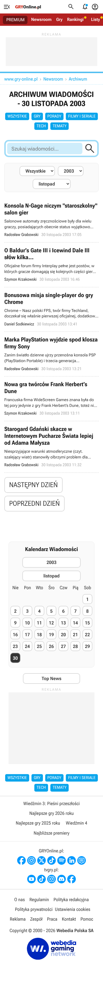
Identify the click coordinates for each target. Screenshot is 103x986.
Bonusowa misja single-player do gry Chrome (51, 309)
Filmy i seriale (82, 116)
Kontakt (69, 919)
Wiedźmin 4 (76, 823)
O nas (19, 899)
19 (51, 634)
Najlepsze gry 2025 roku (38, 823)
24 (27, 646)
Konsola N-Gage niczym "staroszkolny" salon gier (51, 220)
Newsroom (41, 19)
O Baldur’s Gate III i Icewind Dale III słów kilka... (51, 265)
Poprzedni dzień (34, 503)
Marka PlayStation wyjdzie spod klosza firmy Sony (51, 354)
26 (51, 646)
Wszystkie (17, 116)
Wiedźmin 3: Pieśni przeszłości (51, 803)
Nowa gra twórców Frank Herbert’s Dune (51, 398)
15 (87, 623)
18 (39, 634)
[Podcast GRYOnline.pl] (61, 860)
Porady (54, 116)
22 (87, 634)
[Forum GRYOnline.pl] (81, 860)
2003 (52, 562)
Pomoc (86, 919)
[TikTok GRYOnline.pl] (51, 860)
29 (87, 646)
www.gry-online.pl (20, 79)
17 (27, 634)
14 (75, 623)
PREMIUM (15, 19)
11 (39, 623)
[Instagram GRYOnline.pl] (31, 860)
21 (75, 634)
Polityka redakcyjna (71, 899)
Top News (51, 678)
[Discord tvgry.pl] (61, 879)
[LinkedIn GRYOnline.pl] (71, 860)
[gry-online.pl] (28, 6)
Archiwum (78, 79)
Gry (59, 19)
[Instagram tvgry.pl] (51, 879)
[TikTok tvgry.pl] (41, 879)
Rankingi (75, 19)
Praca (52, 919)
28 (75, 646)
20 (63, 634)
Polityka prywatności (34, 909)
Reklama (17, 919)
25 (39, 646)
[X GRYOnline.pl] (41, 860)
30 (15, 658)
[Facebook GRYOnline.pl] (21, 860)
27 (63, 646)
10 (27, 623)
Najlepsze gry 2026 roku (51, 813)
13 (63, 623)
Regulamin (39, 899)
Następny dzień (33, 485)
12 (51, 623)
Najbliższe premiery (51, 833)
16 (15, 634)
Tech (41, 126)
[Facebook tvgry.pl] (71, 879)
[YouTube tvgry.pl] (31, 879)
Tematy (59, 126)
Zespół (36, 919)
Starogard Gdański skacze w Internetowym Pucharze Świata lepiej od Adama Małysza (51, 447)
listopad (51, 576)
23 (15, 646)
